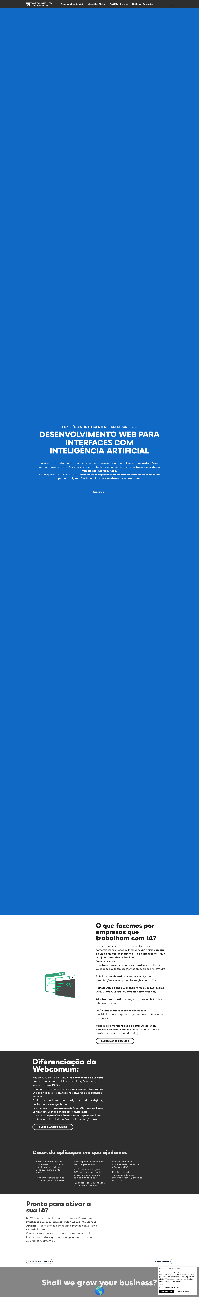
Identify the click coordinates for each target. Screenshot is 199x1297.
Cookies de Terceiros (170, 1287)
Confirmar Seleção (183, 1291)
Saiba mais (98, 491)
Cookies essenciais (169, 1285)
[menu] (171, 4)
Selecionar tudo (166, 1291)
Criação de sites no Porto (40, 1261)
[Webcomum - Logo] (39, 4)
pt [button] (165, 4)
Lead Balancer (163, 1261)
